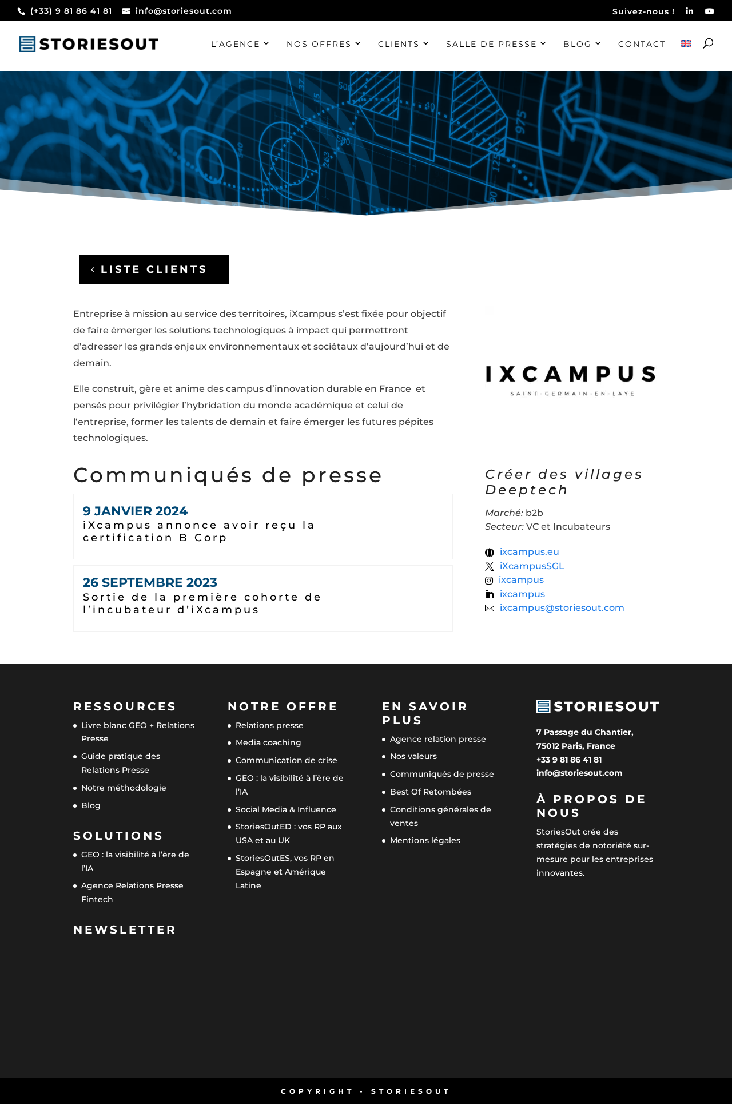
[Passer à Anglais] (686, 55)
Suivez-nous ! (643, 12)
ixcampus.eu (529, 552)
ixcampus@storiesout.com (562, 608)
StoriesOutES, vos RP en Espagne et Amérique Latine (285, 872)
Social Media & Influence (286, 809)
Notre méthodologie (123, 788)
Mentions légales (425, 840)
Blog (577, 44)
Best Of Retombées (430, 792)
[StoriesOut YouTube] (710, 14)
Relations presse (270, 725)
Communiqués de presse (442, 774)
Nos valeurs (413, 756)
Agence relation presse (438, 739)
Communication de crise (286, 760)
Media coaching (268, 742)
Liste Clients (154, 269)
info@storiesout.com (579, 773)
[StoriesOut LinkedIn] (690, 14)
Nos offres (319, 44)
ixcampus (521, 580)
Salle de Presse (491, 44)
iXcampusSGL (532, 566)
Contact (642, 44)
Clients (399, 44)
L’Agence (235, 44)
